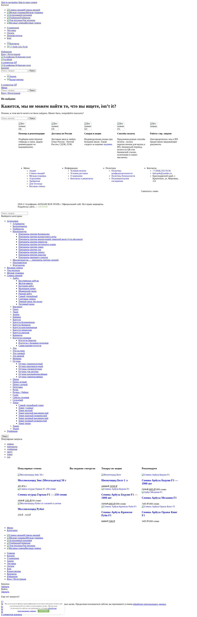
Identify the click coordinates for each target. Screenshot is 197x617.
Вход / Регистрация (16, 579)
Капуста (17, 319)
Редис (15, 389)
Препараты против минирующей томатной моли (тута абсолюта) (50, 239)
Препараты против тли (29, 249)
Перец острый (20, 382)
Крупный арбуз (26, 286)
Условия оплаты (78, 170)
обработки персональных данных (149, 604)
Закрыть (5, 586)
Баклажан (17, 306)
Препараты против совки (30, 247)
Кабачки (17, 317)
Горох (15, 309)
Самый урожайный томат (31, 405)
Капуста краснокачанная (25, 327)
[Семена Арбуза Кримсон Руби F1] (119, 506)
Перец (16, 379)
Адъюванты (19, 223)
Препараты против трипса (31, 252)
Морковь (17, 358)
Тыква (16, 426)
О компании (76, 176)
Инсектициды (20, 231)
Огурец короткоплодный (30, 366)
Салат (15, 395)
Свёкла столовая (21, 397)
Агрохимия (35, 178)
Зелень (16, 314)
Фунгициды (19, 265)
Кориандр (17, 335)
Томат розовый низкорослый (32, 421)
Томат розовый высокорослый (33, 418)
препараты (12, 446)
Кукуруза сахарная (22, 338)
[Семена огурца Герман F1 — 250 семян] (37, 489)
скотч (9, 452)
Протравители (20, 262)
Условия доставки (79, 173)
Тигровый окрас (26, 304)
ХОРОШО (43, 611)
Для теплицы (35, 183)
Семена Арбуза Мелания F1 (159, 497)
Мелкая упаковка (37, 176)
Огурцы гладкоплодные (30, 369)
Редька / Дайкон (20, 392)
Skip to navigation (9, 2)
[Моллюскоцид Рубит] (39, 503)
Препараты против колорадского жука (37, 236)
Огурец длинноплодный (30, 363)
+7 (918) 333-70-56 (162, 170)
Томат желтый (25, 410)
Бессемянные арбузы (28, 280)
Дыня (15, 312)
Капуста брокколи (22, 325)
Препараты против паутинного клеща (37, 244)
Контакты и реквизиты (81, 178)
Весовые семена (37, 186)
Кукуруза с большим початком (33, 343)
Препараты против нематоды (32, 242)
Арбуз (16, 278)
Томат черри (24, 423)
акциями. (108, 144)
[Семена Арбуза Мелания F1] (152, 492)
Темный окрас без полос (30, 301)
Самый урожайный (27, 296)
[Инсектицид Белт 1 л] (111, 474)
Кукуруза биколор (27, 340)
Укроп (16, 428)
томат (10, 454)
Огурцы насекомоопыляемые (32, 374)
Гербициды (18, 229)
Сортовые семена (27, 299)
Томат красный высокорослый (33, 413)
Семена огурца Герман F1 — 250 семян (42, 494)
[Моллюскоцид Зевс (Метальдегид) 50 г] (31, 474)
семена (10, 444)
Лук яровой (18, 356)
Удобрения (34, 181)
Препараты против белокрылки (34, 234)
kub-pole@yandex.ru (162, 173)
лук (8, 457)
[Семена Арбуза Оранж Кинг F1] (158, 506)
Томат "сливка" (26, 408)
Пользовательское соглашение (120, 179)
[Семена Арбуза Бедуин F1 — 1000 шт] (115, 489)
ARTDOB (43, 207)
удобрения (12, 449)
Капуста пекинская (22, 330)
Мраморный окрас (27, 291)
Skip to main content (27, 2)
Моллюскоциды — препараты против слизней (36, 260)
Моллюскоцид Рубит (31, 508)
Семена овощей (37, 173)
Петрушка (18, 387)
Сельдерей (18, 400)
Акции (32, 170)
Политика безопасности (123, 176)
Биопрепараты (20, 226)
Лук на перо (19, 351)
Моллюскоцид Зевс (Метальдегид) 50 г (42, 480)
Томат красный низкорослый (32, 415)
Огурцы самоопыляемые (30, 376)
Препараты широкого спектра (33, 257)
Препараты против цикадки (32, 255)
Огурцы (17, 361)
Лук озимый (19, 353)
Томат (16, 402)
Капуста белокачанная (24, 322)
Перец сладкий (20, 384)
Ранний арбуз (25, 293)
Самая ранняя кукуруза (29, 345)
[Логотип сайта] (16, 57)
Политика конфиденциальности (122, 172)
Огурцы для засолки (28, 371)
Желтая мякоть (25, 283)
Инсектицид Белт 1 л (114, 480)
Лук (15, 348)
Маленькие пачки (27, 288)
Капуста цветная (21, 332)
